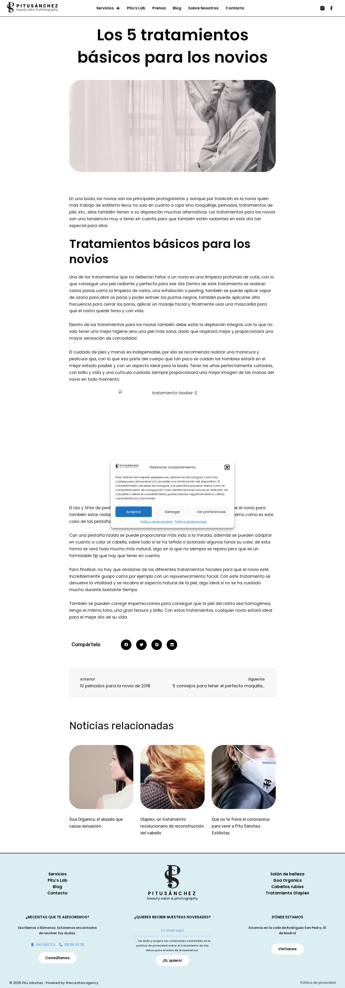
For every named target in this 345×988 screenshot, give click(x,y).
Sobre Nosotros (203, 8)
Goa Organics (287, 880)
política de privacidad (152, 945)
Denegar (172, 511)
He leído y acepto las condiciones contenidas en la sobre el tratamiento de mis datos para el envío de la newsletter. (173, 945)
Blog (177, 8)
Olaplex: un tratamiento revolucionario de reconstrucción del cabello (172, 826)
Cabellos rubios (287, 886)
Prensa (159, 8)
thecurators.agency (82, 982)
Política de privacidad (156, 522)
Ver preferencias (211, 511)
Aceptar (133, 511)
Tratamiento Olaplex (287, 893)
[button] (227, 467)
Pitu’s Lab (136, 8)
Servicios (105, 8)
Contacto (235, 8)
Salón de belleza (287, 874)
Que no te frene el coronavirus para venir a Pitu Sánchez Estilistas (241, 826)
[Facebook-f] (331, 8)
